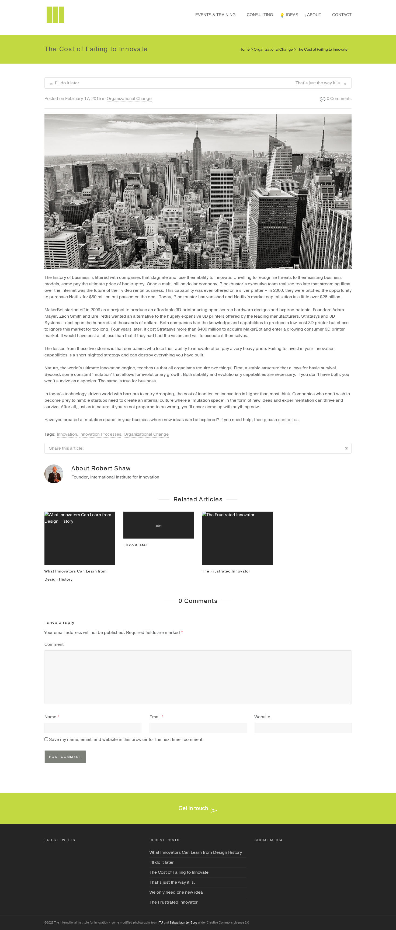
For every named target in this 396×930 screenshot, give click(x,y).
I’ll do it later (135, 545)
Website (262, 717)
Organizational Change (129, 99)
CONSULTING (260, 14)
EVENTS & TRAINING (215, 14)
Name (50, 717)
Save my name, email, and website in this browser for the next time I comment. (126, 739)
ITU (160, 923)
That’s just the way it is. (172, 882)
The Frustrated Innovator (226, 571)
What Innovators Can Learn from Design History (196, 852)
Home (244, 49)
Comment (54, 644)
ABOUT (314, 14)
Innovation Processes (100, 434)
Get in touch (193, 808)
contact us (288, 420)
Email (155, 717)
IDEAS (292, 14)
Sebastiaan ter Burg (183, 923)
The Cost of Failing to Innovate (179, 872)
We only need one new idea (176, 892)
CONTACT (342, 14)
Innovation (67, 434)
